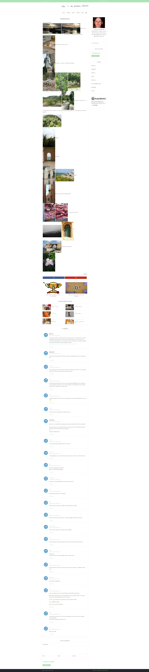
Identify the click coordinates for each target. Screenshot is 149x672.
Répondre (51, 346)
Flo (50, 589)
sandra (50, 440)
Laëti (50, 464)
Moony (50, 408)
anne (50, 489)
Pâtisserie (76, 320)
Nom (43, 655)
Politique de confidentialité (97, 670)
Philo (50, 501)
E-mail (59, 655)
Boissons (93, 65)
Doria (50, 612)
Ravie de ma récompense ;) (78, 313)
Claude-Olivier (52, 526)
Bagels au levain (54, 321)
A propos (43, 1)
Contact (73, 12)
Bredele (82, 12)
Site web (74, 655)
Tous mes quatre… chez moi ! (78, 306)
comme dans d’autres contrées (57, 34)
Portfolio (78, 12)
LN (49, 563)
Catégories (68, 12)
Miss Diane (51, 577)
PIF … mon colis (54, 313)
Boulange (53, 319)
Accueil (63, 12)
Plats (92, 76)
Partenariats (47, 1)
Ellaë (50, 379)
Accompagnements (96, 83)
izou (50, 538)
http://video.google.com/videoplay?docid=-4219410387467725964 (63, 344)
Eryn (50, 394)
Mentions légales (105, 670)
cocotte (50, 365)
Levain (59, 319)
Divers (53, 305)
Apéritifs (93, 69)
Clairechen (51, 477)
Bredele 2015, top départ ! (55, 306)
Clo (50, 513)
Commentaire (45, 644)
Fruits (82, 319)
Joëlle (50, 550)
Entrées (93, 72)
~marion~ (51, 452)
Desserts (76, 319)
